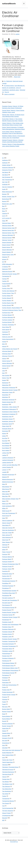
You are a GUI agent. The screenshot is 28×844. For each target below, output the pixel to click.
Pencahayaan (6, 578)
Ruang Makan (6, 718)
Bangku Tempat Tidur (8, 196)
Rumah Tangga (6, 726)
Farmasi (4, 278)
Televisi (4, 777)
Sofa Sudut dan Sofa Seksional (11, 750)
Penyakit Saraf (6, 602)
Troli (3, 806)
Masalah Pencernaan (8, 474)
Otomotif (4, 547)
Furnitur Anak (6, 288)
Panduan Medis (6, 559)
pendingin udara (14, 90)
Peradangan (5, 619)
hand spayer (5, 329)
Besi (3, 206)
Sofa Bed (4, 747)
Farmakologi (5, 276)
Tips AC (7, 92)
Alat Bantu (5, 172)
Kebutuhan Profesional (8, 387)
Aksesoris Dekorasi (7, 167)
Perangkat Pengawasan (9, 646)
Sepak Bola (5, 728)
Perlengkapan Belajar (8, 663)
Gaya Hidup (5, 327)
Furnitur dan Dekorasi (8, 291)
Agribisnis (5, 160)
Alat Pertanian (6, 177)
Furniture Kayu (6, 312)
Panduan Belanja (7, 556)
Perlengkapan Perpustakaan (10, 670)
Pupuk (4, 704)
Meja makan (5, 494)
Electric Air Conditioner (8, 87)
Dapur (4, 220)
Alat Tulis (4, 182)
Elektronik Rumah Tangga (9, 274)
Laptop (4, 455)
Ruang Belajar (6, 716)
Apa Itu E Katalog (7, 187)
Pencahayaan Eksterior (8, 581)
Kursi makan (5, 450)
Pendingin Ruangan (7, 586)
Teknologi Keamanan (8, 772)
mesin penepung (7, 506)
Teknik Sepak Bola (7, 762)
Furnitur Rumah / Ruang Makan (11, 307)
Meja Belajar (5, 486)
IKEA (3, 344)
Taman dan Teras (7, 760)
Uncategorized (6, 815)
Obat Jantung (6, 535)
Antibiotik (5, 184)
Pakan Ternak (6, 552)
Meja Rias (5, 496)
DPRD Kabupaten (7, 264)
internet (4, 368)
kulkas (4, 436)
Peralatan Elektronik (8, 629)
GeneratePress (14, 841)
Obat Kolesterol (6, 537)
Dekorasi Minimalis (7, 235)
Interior (4, 358)
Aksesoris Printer (7, 170)
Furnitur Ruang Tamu (8, 303)
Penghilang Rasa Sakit (8, 593)
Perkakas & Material (8, 658)
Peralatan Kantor (7, 634)
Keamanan (5, 382)
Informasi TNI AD (7, 356)
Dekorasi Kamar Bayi (8, 230)
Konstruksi (5, 431)
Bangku (4, 194)
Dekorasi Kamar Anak (8, 228)
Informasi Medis (6, 351)
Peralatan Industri (7, 631)
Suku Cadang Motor (8, 755)
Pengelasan (5, 588)
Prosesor (4, 697)
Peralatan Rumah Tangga (9, 639)
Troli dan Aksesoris (7, 810)
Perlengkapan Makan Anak (10, 668)
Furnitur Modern (6, 300)
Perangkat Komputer (8, 644)
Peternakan (5, 682)
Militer (4, 508)
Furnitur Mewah (6, 298)
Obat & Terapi (6, 523)
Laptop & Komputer (7, 460)
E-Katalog (5, 266)
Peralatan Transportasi (8, 641)
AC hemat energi (9, 85)
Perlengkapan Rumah (8, 673)
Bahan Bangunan (7, 191)
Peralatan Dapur (6, 627)
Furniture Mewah (7, 315)
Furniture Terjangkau (8, 324)
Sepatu (4, 731)
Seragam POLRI (6, 738)
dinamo (4, 259)
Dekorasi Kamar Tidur (8, 233)
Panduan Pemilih (7, 561)
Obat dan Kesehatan (8, 530)
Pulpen (4, 702)
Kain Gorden (5, 375)
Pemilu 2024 (5, 576)
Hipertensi (5, 334)
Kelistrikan (5, 397)
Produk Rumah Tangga (8, 694)
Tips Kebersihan (6, 789)
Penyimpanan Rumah (8, 607)
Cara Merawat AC (19, 85)
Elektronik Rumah (7, 271)
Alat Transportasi (7, 179)
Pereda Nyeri (6, 656)
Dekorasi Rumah (7, 237)
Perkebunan (5, 660)
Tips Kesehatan (6, 791)
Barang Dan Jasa (7, 204)
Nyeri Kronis (5, 515)
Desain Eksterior (6, 242)
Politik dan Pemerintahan (9, 685)
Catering (4, 213)
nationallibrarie (9, 3)
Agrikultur (5, 162)
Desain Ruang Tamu (8, 254)
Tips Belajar (5, 781)
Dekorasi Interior (7, 225)
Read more (17, 77)
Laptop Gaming (6, 462)
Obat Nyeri (5, 540)
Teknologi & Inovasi (7, 769)
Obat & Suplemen (7, 520)
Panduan (4, 554)
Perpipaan (5, 677)
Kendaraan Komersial (8, 399)
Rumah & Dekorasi (7, 723)
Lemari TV (5, 469)
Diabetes (4, 257)
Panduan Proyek (7, 566)
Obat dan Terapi (7, 532)
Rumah (4, 721)
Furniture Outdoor (7, 320)
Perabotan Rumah (7, 615)
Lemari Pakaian (6, 467)
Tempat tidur (6, 779)
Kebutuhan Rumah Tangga (9, 390)
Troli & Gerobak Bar (7, 808)
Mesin (4, 501)
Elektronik (9, 81)
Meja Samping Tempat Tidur (10, 498)
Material (4, 477)
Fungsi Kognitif (6, 283)
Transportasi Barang (8, 801)
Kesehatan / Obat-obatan (9, 407)
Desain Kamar (6, 247)
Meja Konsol (5, 489)
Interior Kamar (6, 361)
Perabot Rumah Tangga (9, 612)
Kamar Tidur (5, 378)
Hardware (5, 332)
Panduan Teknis (6, 569)
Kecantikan (5, 395)
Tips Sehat (5, 793)
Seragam (4, 735)
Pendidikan (5, 583)
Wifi (3, 820)
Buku (3, 211)
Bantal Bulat (5, 199)
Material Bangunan (7, 479)
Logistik (4, 472)
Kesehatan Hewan (7, 419)
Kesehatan (5, 404)
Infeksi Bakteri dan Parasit (9, 349)
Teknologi (5, 764)
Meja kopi (5, 491)
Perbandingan (6, 653)
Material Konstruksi (7, 482)
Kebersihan (5, 385)
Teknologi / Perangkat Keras (10, 767)
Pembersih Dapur (7, 573)
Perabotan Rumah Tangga (9, 617)
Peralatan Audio (6, 622)
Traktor (4, 796)
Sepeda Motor (6, 733)
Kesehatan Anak (7, 416)
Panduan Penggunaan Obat (10, 564)
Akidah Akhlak (6, 165)
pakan (4, 549)
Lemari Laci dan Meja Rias (9, 465)
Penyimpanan (6, 605)
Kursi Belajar (5, 443)
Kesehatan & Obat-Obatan (10, 411)
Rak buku (5, 706)
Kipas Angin (5, 426)
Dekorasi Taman (6, 240)
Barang (4, 201)
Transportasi (5, 798)
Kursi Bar (4, 438)
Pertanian (5, 680)
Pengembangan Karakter (9, 590)
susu (3, 757)
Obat (3, 518)
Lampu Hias (5, 453)
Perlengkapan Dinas (8, 665)
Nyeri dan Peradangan (8, 513)
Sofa (3, 745)
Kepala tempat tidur (7, 402)
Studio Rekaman (7, 752)
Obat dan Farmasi (7, 527)
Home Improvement (7, 339)
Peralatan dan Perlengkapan (10, 624)
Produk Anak (6, 689)
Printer (4, 687)
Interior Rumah (6, 365)
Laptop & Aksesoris (7, 457)
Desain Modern (6, 252)
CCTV (4, 216)
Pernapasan (5, 675)
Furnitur (4, 286)
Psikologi (4, 699)
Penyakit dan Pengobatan (9, 600)
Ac (5, 81)
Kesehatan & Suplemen (9, 414)
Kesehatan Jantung (7, 421)
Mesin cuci (5, 503)
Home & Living (6, 336)
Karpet (4, 380)
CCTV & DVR (5, 218)
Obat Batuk (5, 525)
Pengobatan (5, 595)
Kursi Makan (5, 448)
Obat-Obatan (6, 542)
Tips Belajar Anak (7, 784)
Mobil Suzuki (5, 511)
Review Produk (6, 711)
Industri (4, 346)
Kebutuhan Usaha (7, 392)
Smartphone (5, 743)
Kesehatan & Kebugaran (9, 409)
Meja (3, 484)
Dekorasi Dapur (6, 223)
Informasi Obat (6, 353)
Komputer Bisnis (6, 428)
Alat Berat (5, 174)
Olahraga (4, 544)
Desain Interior (6, 245)
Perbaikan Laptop (7, 651)
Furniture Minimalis (7, 317)
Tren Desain (5, 803)
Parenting (5, 571)
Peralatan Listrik (6, 636)
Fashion (4, 281)
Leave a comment (9, 94)
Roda (3, 714)
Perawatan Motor (7, 648)
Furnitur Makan (6, 295)
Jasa (3, 370)
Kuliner (4, 433)
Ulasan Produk (6, 813)
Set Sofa (4, 740)
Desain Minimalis (7, 249)
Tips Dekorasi (6, 786)
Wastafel (4, 818)
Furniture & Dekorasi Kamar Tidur (11, 310)
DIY (3, 262)
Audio (4, 189)
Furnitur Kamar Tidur (8, 293)
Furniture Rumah (7, 322)
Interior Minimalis (7, 363)
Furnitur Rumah (6, 305)
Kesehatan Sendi (7, 424)
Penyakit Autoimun (7, 598)
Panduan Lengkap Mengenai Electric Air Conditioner (12, 28)
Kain (3, 373)
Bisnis (4, 208)
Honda (4, 341)
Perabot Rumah (6, 610)
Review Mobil (6, 709)
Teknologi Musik (6, 774)
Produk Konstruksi (7, 692)
